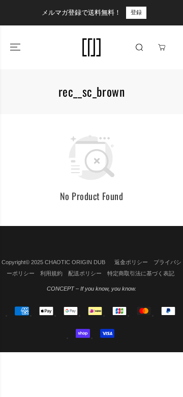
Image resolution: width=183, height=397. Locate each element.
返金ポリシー (131, 262)
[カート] (161, 47)
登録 (136, 12)
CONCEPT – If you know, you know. (91, 289)
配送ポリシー (85, 273)
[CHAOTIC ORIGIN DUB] (91, 47)
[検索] (139, 47)
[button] (16, 47)
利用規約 (51, 273)
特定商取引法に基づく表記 (140, 273)
